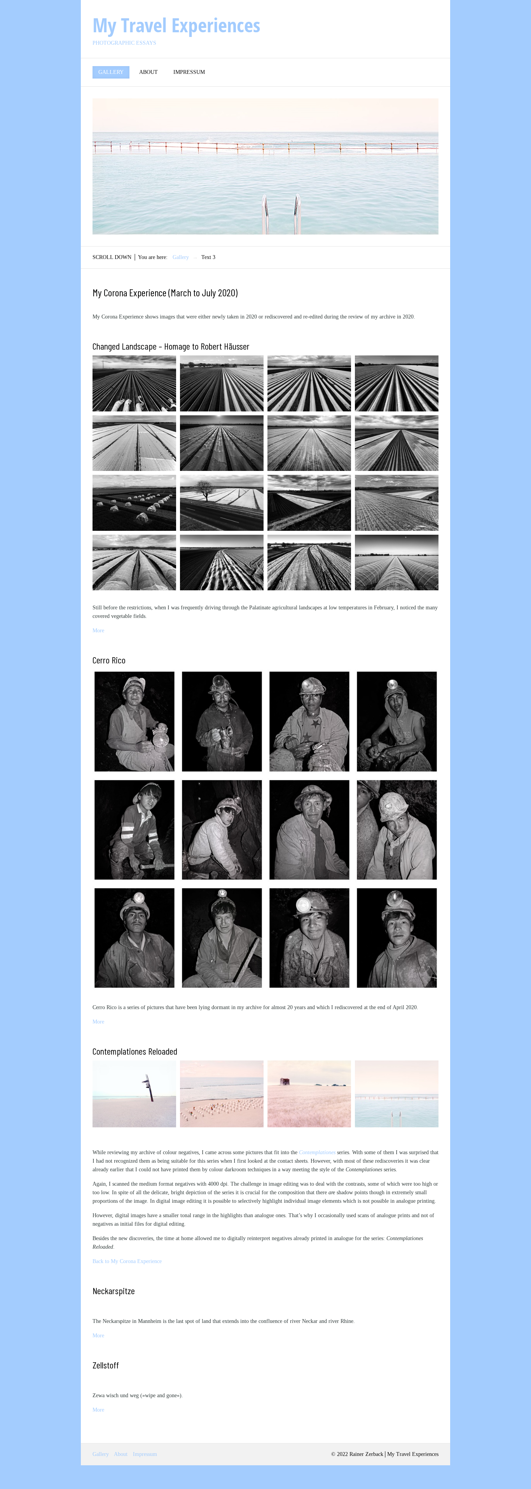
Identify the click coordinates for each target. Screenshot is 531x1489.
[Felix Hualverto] (134, 938)
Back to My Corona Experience (127, 1261)
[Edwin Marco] (134, 830)
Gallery (111, 72)
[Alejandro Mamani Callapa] (222, 938)
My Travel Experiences (176, 25)
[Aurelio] (134, 721)
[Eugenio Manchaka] (309, 830)
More (98, 630)
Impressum (189, 72)
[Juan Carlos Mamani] (396, 721)
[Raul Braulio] (222, 721)
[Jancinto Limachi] (396, 830)
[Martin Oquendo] (309, 721)
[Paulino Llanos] (309, 938)
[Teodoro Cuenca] (222, 830)
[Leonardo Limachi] (396, 938)
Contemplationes (317, 1152)
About (148, 72)
